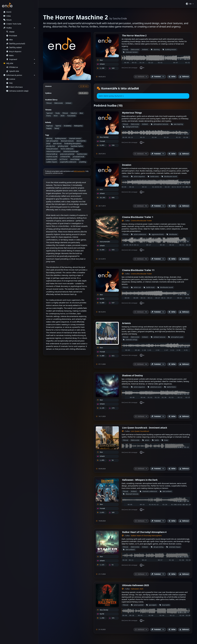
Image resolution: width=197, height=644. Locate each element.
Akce (81, 113)
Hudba (9, 28)
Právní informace (16, 87)
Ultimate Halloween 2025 (135, 585)
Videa (8, 16)
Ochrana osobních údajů (18, 91)
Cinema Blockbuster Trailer (141, 220)
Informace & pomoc (14, 75)
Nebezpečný (78, 125)
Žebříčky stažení (15, 47)
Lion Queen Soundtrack (140, 431)
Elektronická (58, 103)
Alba (11, 39)
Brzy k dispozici (15, 51)
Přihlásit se (13, 67)
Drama (48, 115)
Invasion (126, 165)
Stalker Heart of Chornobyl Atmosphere (146, 535)
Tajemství (49, 113)
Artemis (126, 323)
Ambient (68, 103)
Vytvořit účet (14, 71)
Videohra (74, 113)
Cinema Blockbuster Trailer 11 (138, 270)
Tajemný (58, 125)
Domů (8, 12)
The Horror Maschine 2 (134, 35)
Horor (56, 115)
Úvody (57, 113)
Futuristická (71, 115)
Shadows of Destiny (132, 375)
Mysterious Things (132, 113)
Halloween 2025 (137, 589)
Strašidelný (67, 125)
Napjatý (49, 128)
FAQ (10, 83)
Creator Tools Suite (13, 24)
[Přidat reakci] (142, 68)
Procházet (13, 35)
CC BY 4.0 (83, 86)
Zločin (63, 115)
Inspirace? (13, 59)
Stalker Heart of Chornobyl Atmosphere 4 (144, 532)
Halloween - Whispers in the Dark (140, 480)
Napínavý (49, 125)
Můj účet (9, 63)
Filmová (49, 103)
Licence (12, 79)
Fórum (9, 20)
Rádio (11, 55)
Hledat (11, 32)
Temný (56, 128)
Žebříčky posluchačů (17, 43)
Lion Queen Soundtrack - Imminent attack (144, 428)
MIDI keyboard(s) (79, 171)
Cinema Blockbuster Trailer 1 (137, 217)
